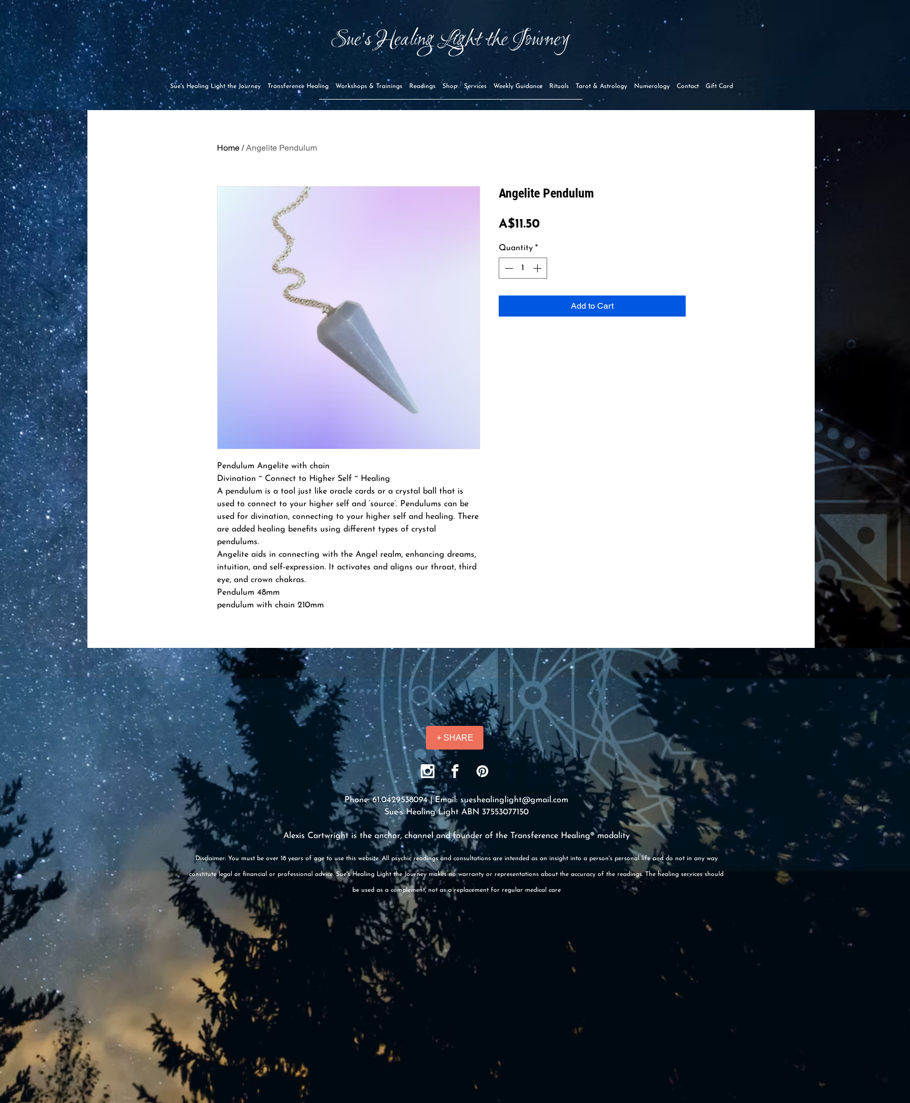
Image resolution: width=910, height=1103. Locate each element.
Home (228, 148)
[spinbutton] (523, 268)
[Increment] (538, 268)
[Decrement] (507, 268)
